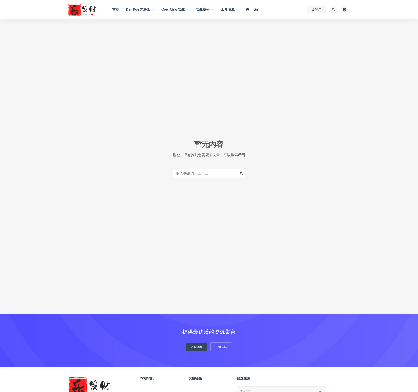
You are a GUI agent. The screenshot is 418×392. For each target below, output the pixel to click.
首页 (115, 9)
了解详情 (221, 347)
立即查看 (196, 347)
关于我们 (253, 9)
